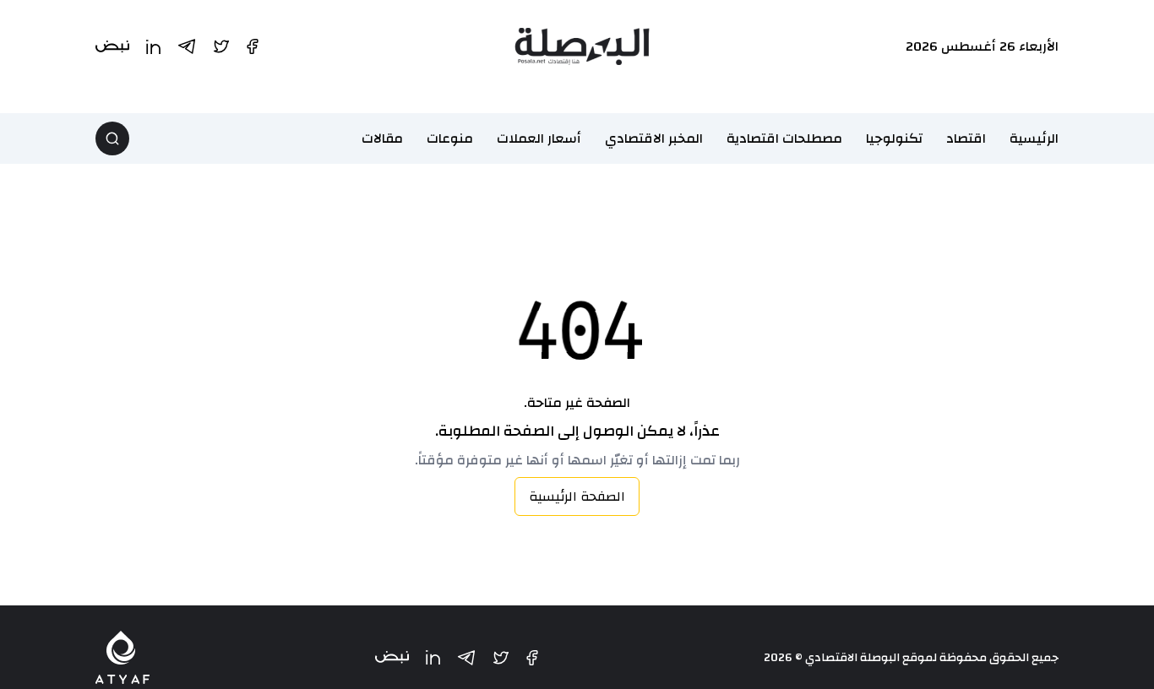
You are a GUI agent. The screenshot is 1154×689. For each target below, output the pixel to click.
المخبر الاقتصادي (654, 138)
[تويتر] (501, 658)
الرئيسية (1034, 138)
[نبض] (392, 657)
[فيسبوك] (532, 657)
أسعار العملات (539, 138)
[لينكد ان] (433, 657)
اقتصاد (966, 138)
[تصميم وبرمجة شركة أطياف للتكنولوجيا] (122, 657)
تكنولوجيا (894, 138)
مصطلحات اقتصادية (784, 138)
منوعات (450, 138)
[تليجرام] (466, 657)
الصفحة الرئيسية (577, 496)
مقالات (382, 138)
